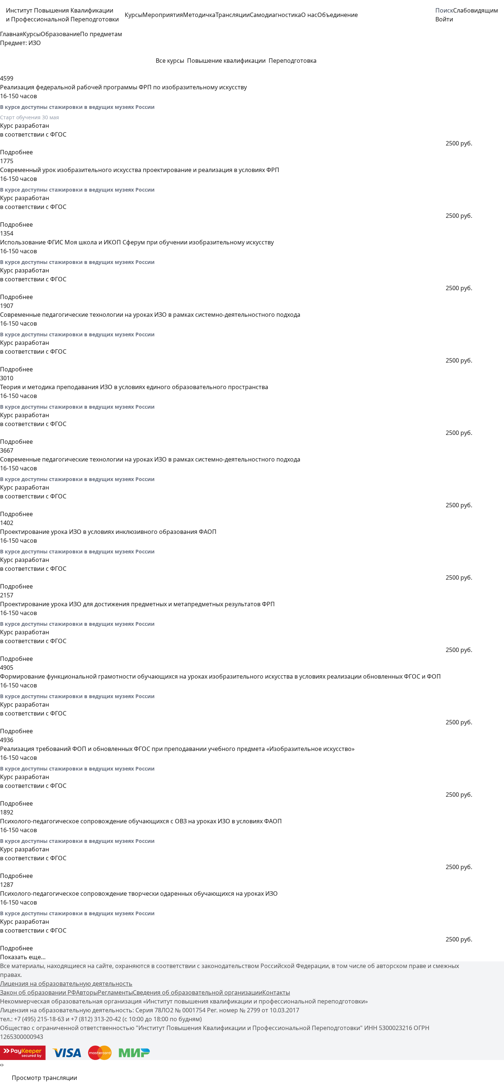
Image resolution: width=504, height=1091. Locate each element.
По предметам (101, 34)
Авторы (87, 992)
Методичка (199, 15)
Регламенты (115, 992)
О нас (309, 15)
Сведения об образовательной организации (197, 992)
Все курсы (170, 60)
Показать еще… (23, 957)
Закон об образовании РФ (38, 992)
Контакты (276, 992)
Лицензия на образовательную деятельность (66, 984)
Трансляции (232, 15)
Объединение (337, 15)
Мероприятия (162, 15)
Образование (60, 34)
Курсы (133, 15)
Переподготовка (293, 60)
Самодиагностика (275, 15)
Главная (11, 34)
